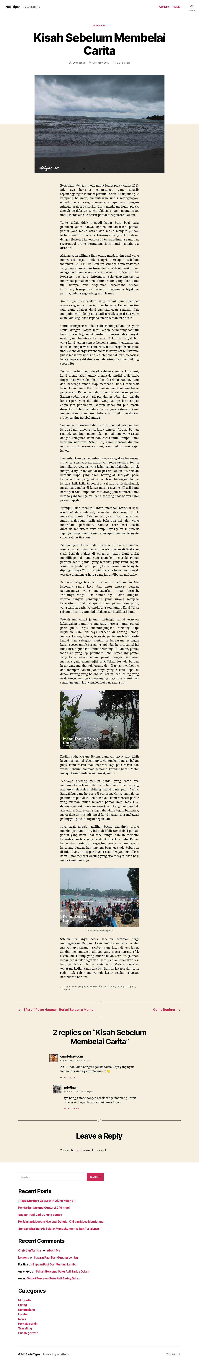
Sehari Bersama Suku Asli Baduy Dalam (62, 1271)
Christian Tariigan (30, 1250)
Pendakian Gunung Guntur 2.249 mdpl (44, 1207)
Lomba (22, 1314)
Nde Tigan (12, 6)
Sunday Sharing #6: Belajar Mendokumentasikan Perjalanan (58, 1228)
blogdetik (24, 1300)
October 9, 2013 (100, 62)
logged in (80, 1150)
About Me (164, 6)
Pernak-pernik (27, 1323)
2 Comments (123, 62)
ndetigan (80, 62)
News (22, 1319)
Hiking (22, 1305)
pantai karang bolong (113, 986)
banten (67, 986)
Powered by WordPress (56, 1354)
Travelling (100, 25)
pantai (85, 986)
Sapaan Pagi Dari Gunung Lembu (40, 1214)
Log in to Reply (67, 1078)
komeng (23, 1257)
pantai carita (95, 986)
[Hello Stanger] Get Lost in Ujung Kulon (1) (46, 1200)
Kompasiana (26, 1309)
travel (67, 989)
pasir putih (130, 986)
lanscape (76, 986)
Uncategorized (28, 1333)
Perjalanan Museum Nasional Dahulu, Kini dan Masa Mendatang (60, 1221)
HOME (176, 6)
